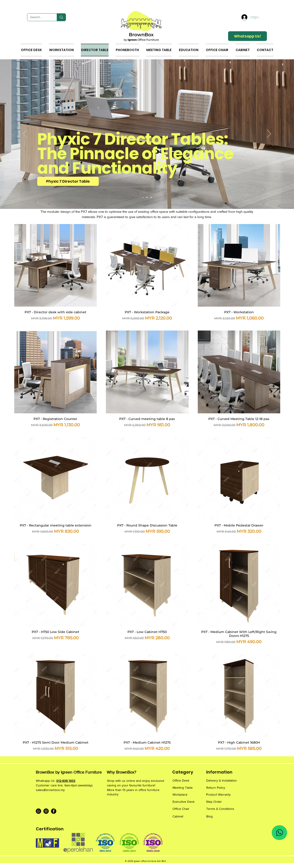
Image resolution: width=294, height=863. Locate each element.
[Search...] (61, 17)
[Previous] (25, 134)
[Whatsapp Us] (279, 832)
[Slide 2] (147, 197)
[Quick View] (55, 265)
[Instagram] (46, 811)
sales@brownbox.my (50, 790)
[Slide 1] (143, 197)
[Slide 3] (151, 197)
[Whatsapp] (38, 811)
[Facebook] (53, 811)
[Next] (269, 134)
